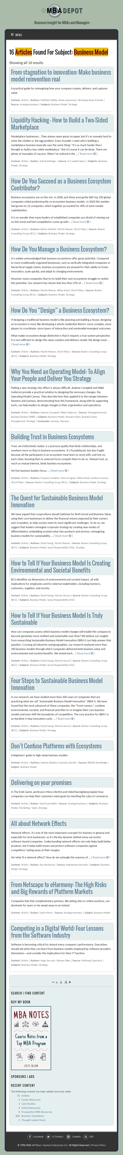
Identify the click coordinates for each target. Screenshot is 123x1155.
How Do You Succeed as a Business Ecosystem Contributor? (61, 184)
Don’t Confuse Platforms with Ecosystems (56, 745)
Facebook (38, 1137)
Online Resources (31, 1108)
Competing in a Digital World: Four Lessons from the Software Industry (57, 931)
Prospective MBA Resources (36, 1112)
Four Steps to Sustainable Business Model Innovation (56, 684)
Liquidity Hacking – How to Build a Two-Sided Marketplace (59, 123)
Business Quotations (32, 1116)
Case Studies (28, 1104)
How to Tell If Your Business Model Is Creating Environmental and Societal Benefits (60, 566)
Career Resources (31, 1099)
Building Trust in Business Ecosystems (52, 436)
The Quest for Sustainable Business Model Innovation (57, 501)
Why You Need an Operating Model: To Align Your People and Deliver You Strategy (58, 375)
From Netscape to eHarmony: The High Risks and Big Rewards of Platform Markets (59, 888)
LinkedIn (76, 1137)
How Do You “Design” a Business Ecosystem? (60, 310)
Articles (25, 1095)
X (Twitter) (57, 1137)
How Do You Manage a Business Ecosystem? (59, 249)
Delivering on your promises (41, 782)
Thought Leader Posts (33, 1120)
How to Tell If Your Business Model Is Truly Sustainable (56, 618)
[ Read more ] (87, 154)
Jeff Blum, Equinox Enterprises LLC (50, 1145)
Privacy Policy (98, 1145)
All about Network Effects (38, 823)
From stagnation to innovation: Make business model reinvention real (61, 75)
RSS (91, 1137)
